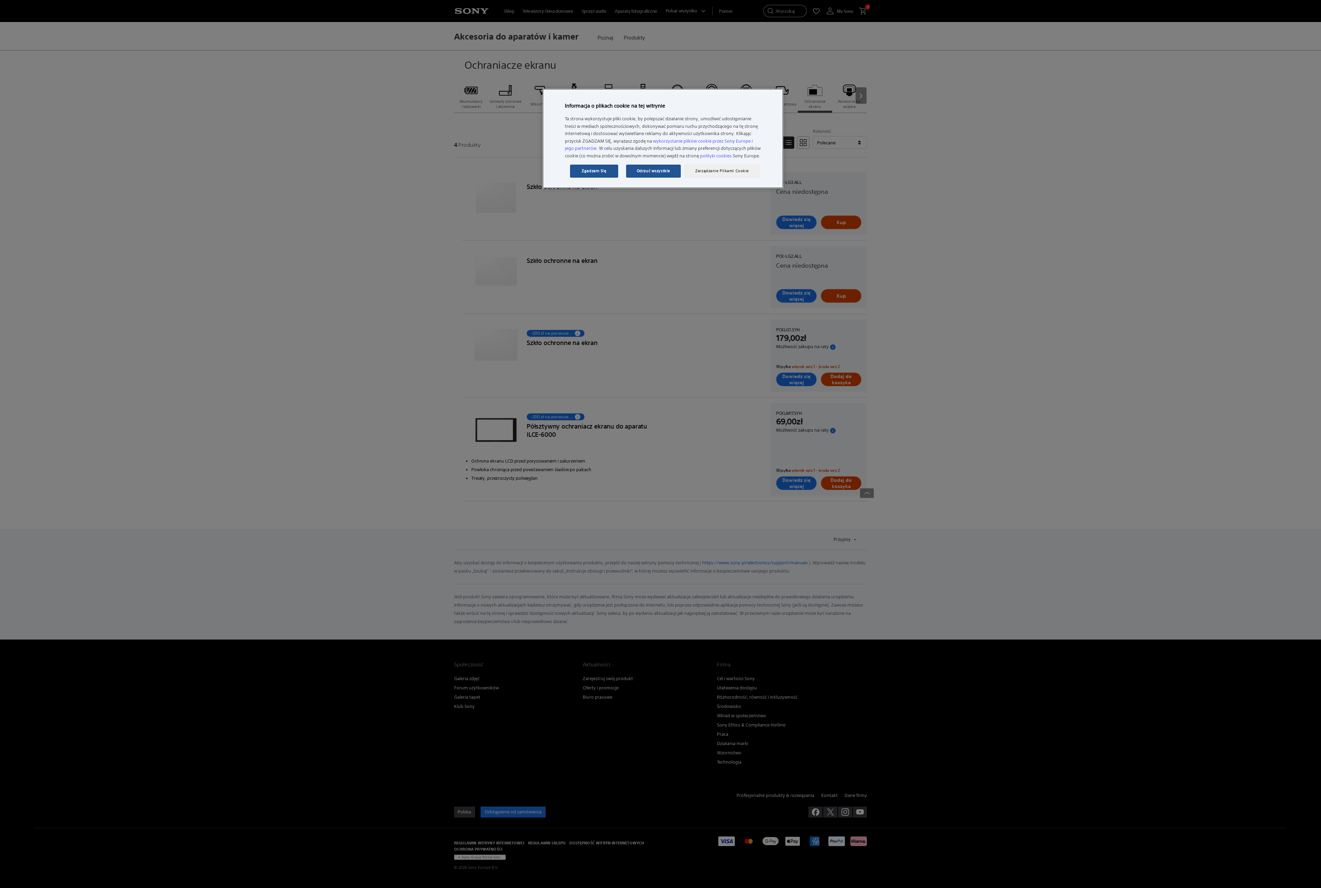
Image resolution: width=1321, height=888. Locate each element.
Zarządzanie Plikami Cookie (722, 171)
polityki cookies (716, 156)
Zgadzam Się (594, 171)
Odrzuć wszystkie (653, 171)
